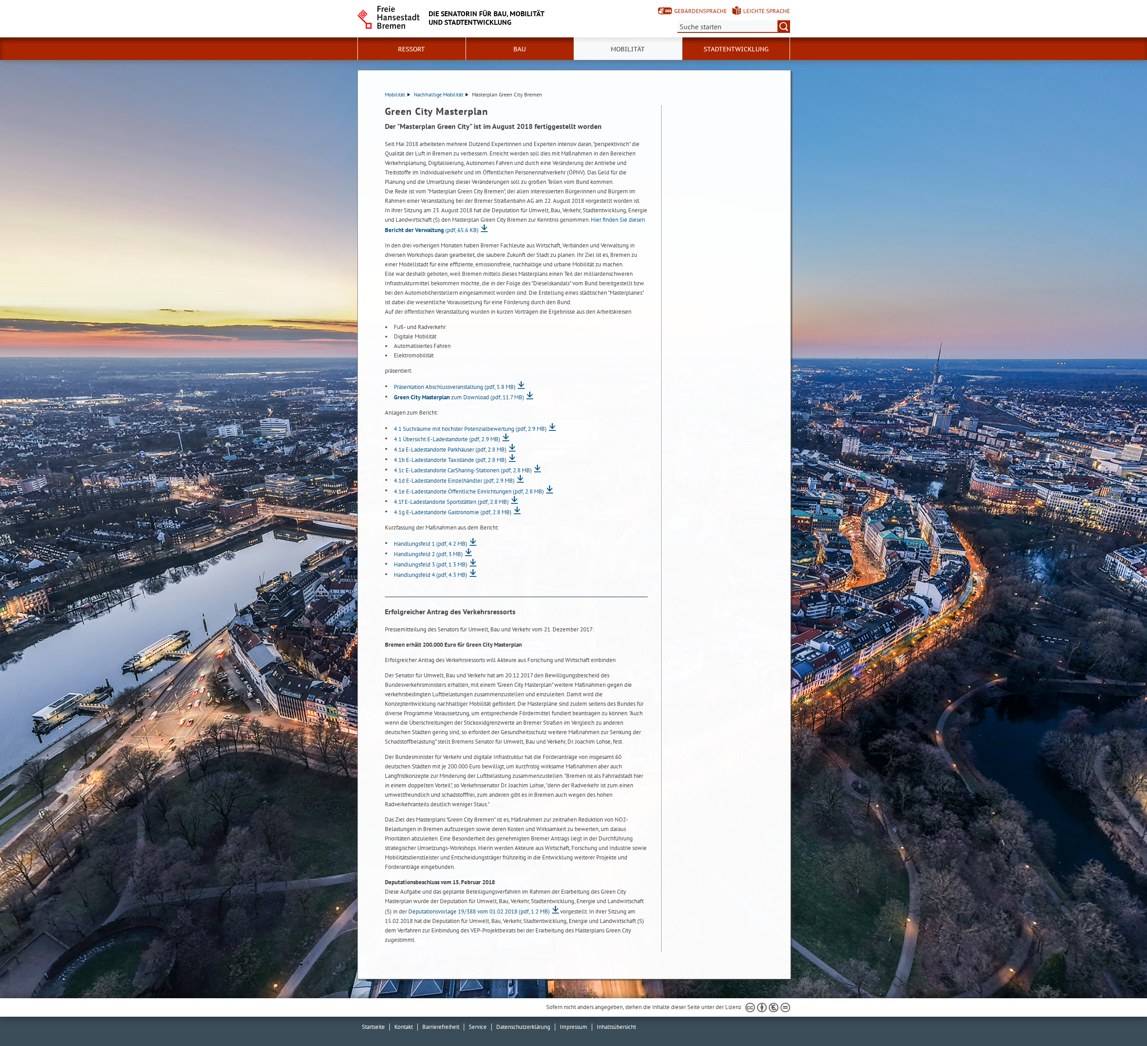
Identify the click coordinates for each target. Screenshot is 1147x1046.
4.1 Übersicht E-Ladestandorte (447, 439)
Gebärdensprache (700, 11)
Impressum (573, 1027)
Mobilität (395, 94)
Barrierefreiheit (440, 1027)
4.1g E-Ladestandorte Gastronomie (453, 512)
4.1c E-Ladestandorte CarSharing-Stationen (463, 470)
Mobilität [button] (628, 49)
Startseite (373, 1027)
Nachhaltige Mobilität (438, 94)
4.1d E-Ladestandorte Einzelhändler (454, 480)
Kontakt (403, 1027)
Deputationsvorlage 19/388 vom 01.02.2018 (479, 911)
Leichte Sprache (766, 11)
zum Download (459, 397)
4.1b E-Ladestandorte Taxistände (450, 460)
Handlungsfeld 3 (430, 564)
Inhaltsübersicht (616, 1027)
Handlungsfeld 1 (430, 544)
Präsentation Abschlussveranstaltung (455, 387)
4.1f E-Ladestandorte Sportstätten (451, 502)
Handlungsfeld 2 (428, 554)
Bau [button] (519, 49)
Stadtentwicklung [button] (736, 49)
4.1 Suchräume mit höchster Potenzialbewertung (470, 429)
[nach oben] (1119, 1018)
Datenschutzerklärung (523, 1027)
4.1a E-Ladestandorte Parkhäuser (450, 449)
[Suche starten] (783, 26)
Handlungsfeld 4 (430, 575)
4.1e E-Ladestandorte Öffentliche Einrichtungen (469, 491)
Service (478, 1027)
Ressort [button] (411, 49)
